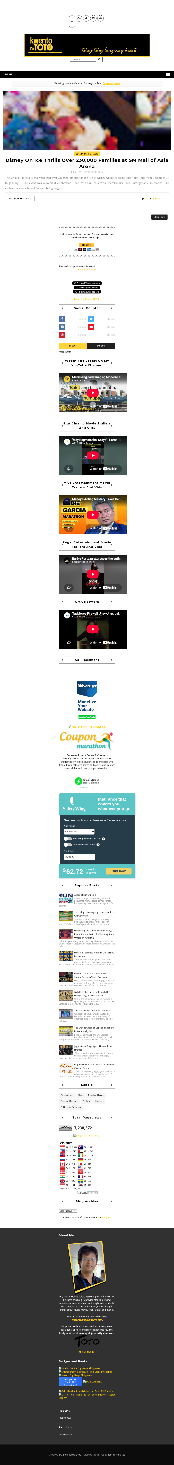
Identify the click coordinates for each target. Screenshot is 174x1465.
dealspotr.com (87, 787)
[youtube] (90, 1352)
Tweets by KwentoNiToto (87, 299)
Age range (69, 826)
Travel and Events (96, 1095)
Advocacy (99, 1101)
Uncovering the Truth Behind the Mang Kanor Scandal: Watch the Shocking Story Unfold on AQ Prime (94, 934)
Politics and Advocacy (71, 1107)
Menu (8, 74)
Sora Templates (72, 1454)
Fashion (86, 1101)
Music (80, 1095)
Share (157, 198)
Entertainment (67, 1095)
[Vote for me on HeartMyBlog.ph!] (87, 726)
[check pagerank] (87, 1135)
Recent (73, 346)
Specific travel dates (84, 844)
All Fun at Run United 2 (85, 895)
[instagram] (88, 1352)
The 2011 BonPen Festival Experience (92, 1010)
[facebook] (82, 1352)
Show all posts (111, 83)
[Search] (99, 59)
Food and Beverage (70, 1101)
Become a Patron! (87, 269)
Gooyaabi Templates (113, 1454)
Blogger (106, 1217)
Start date (69, 851)
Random (101, 346)
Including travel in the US (86, 838)
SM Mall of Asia (88, 153)
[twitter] (80, 1352)
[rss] (85, 1352)
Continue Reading (19, 198)
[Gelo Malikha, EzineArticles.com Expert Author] (86, 1391)
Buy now (119, 871)
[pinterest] (93, 1352)
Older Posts (159, 217)
